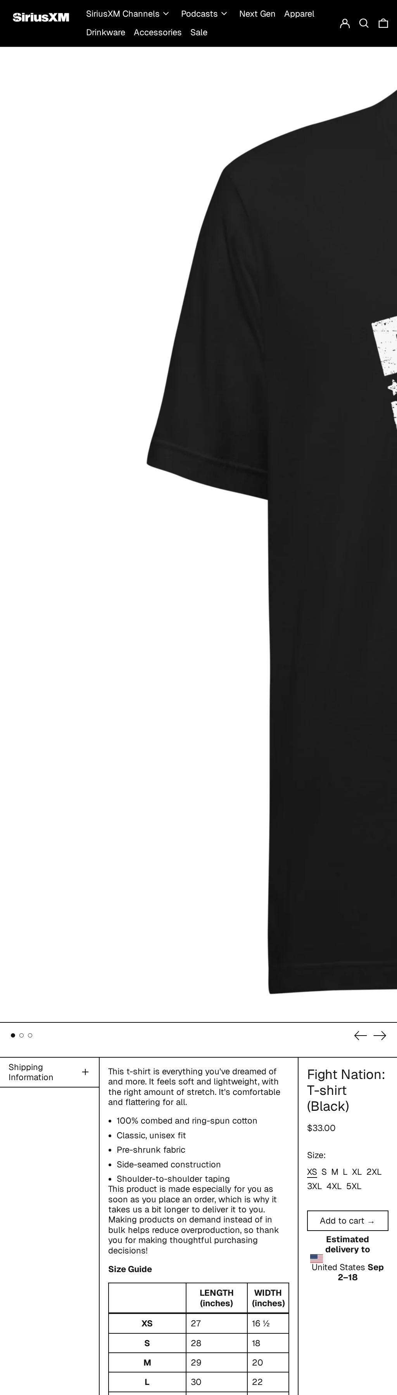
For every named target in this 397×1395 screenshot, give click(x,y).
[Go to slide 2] (21, 1035)
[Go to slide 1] (13, 1035)
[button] (364, 23)
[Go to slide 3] (30, 1035)
